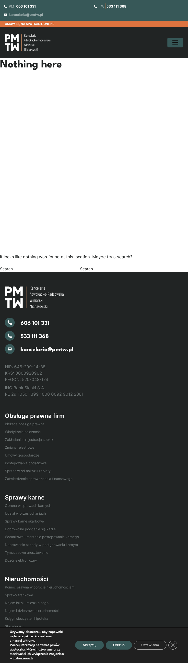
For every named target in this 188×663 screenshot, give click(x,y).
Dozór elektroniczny (21, 560)
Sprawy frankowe (19, 595)
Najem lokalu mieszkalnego (26, 603)
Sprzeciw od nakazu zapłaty (28, 471)
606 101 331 (26, 6)
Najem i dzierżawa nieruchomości (32, 611)
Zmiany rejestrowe (19, 447)
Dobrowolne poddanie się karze (30, 529)
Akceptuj (89, 645)
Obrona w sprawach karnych (28, 505)
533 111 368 (116, 6)
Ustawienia (150, 645)
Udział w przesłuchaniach (25, 513)
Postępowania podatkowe (26, 463)
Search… (8, 268)
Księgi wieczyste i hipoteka (26, 618)
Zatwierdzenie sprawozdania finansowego (38, 479)
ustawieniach (23, 658)
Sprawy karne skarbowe (24, 521)
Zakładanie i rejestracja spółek (29, 439)
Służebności (14, 626)
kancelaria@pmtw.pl (26, 14)
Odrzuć (119, 645)
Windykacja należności (23, 432)
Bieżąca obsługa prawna (24, 424)
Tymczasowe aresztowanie (26, 552)
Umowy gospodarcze (22, 455)
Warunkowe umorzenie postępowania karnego (42, 537)
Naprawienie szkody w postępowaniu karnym (41, 545)
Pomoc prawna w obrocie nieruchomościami (40, 587)
